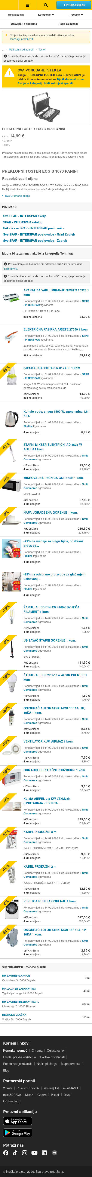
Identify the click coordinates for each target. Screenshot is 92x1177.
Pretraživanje (46, 5)
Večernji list (51, 1088)
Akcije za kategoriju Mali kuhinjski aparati (45, 83)
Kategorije (44, 14)
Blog (6, 1070)
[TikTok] (15, 1152)
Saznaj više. (11, 268)
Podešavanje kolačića (18, 1063)
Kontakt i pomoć (15, 1050)
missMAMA (70, 1088)
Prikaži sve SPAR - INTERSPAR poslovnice (33, 228)
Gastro (42, 1095)
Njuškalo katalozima (70, 79)
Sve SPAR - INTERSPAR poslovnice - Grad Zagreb (39, 234)
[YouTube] (34, 1152)
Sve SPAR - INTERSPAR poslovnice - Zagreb (35, 240)
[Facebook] (5, 1152)
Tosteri (42, 49)
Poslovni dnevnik (28, 1088)
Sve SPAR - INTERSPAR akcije (24, 216)
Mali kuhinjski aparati (21, 49)
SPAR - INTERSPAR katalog (23, 222)
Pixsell (55, 1095)
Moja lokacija (16, 14)
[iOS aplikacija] (17, 1121)
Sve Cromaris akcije (17, 196)
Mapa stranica (70, 1063)
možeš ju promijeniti (21, 39)
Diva (67, 1095)
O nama (37, 1050)
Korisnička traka (27, 5)
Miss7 (29, 1095)
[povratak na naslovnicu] (9, 5)
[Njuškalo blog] (54, 1152)
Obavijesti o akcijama (24, 24)
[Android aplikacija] (17, 1132)
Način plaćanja (47, 1063)
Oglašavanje (55, 1050)
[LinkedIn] (45, 1152)
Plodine (28, 426)
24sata (7, 1088)
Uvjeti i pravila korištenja (19, 1057)
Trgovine (74, 14)
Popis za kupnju (68, 24)
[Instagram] (24, 1152)
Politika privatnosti (52, 1057)
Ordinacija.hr (12, 1101)
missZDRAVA (12, 1095)
